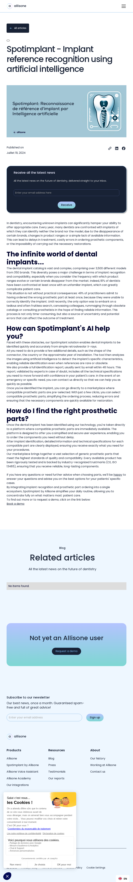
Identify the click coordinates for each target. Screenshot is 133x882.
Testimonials (56, 772)
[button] (122, 6)
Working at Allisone (103, 765)
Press (52, 765)
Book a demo (15, 504)
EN (125, 878)
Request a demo (66, 651)
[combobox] (123, 878)
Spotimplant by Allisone (23, 765)
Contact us (97, 772)
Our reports (56, 778)
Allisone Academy (19, 778)
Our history (97, 758)
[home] (16, 6)
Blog (51, 758)
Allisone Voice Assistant (22, 772)
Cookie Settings (95, 867)
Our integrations (18, 785)
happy (117, 475)
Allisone (12, 758)
